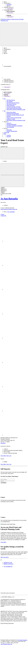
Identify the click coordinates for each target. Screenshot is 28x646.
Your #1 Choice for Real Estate (14, 119)
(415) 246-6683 (11, 213)
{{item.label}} (10, 8)
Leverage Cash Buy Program (13, 108)
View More (3, 457)
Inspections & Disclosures (13, 115)
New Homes (10, 102)
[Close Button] (12, 170)
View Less (8, 457)
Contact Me (6, 133)
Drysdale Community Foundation (14, 127)
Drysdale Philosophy (11, 125)
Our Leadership (10, 128)
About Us (9, 124)
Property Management (12, 132)
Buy (5, 100)
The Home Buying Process (13, 104)
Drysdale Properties (22, 641)
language (9, 138)
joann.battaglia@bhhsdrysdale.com (9, 210)
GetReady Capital (11, 120)
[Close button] (12, 155)
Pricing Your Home (11, 113)
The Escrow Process (11, 105)
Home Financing (10, 106)
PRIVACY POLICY (8, 565)
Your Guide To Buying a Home (14, 109)
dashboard (9, 4)
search (2, 193)
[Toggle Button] (14, 35)
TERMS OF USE (8, 564)
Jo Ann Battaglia (9, 200)
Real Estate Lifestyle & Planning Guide (16, 110)
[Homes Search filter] (12, 182)
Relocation (9, 131)
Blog (5, 135)
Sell (4, 112)
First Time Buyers (11, 101)
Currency (9, 136)
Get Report (3, 484)
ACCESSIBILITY (8, 567)
